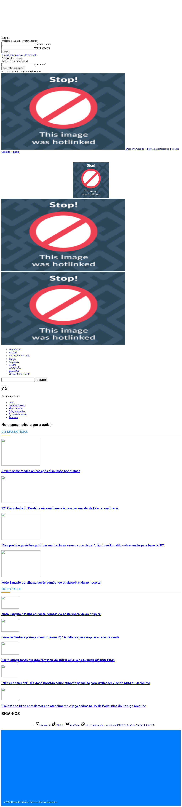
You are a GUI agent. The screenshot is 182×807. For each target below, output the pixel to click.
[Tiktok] (12, 775)
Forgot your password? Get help (19, 54)
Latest (12, 402)
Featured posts (17, 405)
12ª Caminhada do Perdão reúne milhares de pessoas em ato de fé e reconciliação (60, 508)
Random (13, 417)
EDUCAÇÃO (15, 367)
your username (42, 44)
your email (40, 64)
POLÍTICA (14, 361)
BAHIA (12, 358)
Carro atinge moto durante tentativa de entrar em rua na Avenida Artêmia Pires (58, 660)
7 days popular (17, 411)
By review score (17, 414)
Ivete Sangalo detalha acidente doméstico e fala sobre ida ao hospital (51, 582)
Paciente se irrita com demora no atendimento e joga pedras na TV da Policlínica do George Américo (73, 706)
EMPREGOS (15, 349)
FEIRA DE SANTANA (19, 355)
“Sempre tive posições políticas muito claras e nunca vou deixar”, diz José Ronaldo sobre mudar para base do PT (82, 545)
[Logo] (63, 270)
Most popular (16, 408)
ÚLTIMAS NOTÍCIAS (19, 373)
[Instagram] (4, 775)
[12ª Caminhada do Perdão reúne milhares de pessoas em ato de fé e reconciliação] (17, 501)
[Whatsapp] (28, 775)
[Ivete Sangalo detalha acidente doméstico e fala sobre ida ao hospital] (20, 576)
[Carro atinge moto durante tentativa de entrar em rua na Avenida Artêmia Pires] (10, 653)
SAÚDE (12, 364)
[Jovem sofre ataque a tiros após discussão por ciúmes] (20, 464)
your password (42, 47)
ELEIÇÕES (14, 370)
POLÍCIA (13, 352)
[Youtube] (20, 775)
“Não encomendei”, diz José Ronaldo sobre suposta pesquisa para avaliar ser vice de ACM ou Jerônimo (75, 683)
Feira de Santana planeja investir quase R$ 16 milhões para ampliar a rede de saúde (60, 637)
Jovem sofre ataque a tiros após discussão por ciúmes (40, 471)
